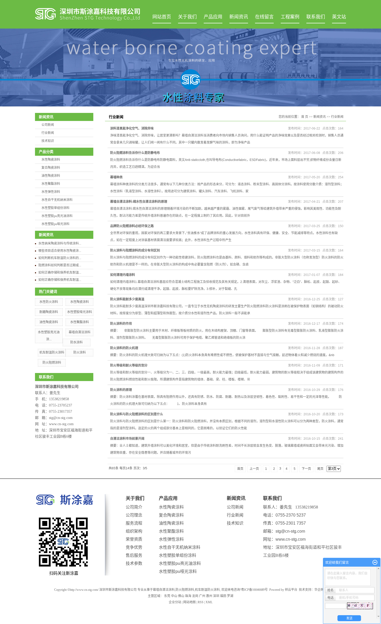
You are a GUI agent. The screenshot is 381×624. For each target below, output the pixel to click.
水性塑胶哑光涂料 (79, 312)
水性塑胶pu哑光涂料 (55, 224)
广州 (202, 596)
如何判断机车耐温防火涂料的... (59, 258)
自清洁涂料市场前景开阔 (127, 438)
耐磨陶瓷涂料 (48, 312)
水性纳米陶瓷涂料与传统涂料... (59, 243)
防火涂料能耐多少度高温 (127, 299)
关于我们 (187, 16)
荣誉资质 (134, 539)
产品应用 (213, 16)
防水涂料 (76, 342)
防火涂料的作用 (121, 323)
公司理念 (134, 515)
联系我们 (315, 16)
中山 (174, 596)
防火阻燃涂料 (52, 362)
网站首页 (161, 16)
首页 (240, 469)
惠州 (209, 596)
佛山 (181, 596)
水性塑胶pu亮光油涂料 (57, 216)
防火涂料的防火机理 (124, 348)
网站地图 (189, 602)
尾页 (320, 469)
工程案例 (290, 16)
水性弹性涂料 (50, 192)
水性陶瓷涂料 (50, 159)
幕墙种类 (116, 177)
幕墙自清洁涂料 (79, 332)
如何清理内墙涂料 (122, 275)
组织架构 (134, 531)
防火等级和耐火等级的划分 (128, 365)
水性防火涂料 (48, 302)
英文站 (339, 16)
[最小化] (374, 562)
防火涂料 (79, 352)
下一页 (306, 469)
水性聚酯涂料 (50, 184)
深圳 (216, 596)
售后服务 (134, 555)
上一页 (254, 469)
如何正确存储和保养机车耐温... (59, 272)
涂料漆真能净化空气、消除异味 (132, 128)
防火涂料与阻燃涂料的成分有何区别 (135, 250)
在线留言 (264, 16)
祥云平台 (291, 590)
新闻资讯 (238, 16)
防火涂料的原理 (121, 390)
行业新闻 (47, 133)
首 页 (304, 117)
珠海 (188, 596)
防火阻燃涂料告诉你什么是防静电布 (135, 153)
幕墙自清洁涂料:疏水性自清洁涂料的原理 (138, 202)
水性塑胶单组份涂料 (55, 208)
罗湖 (230, 596)
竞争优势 (134, 547)
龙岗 (195, 596)
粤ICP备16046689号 (254, 590)
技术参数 (134, 563)
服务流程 (134, 523)
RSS (200, 602)
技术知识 (47, 141)
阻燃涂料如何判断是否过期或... (59, 265)
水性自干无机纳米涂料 (57, 200)
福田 (223, 596)
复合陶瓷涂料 (50, 167)
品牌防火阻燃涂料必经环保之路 (132, 226)
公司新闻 (47, 125)
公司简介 (134, 507)
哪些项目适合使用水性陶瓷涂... (59, 251)
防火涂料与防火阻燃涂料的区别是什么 (136, 414)
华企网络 (320, 590)
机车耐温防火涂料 (51, 352)
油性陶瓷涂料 (50, 176)
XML (209, 602)
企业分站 (175, 602)
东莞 (167, 596)
